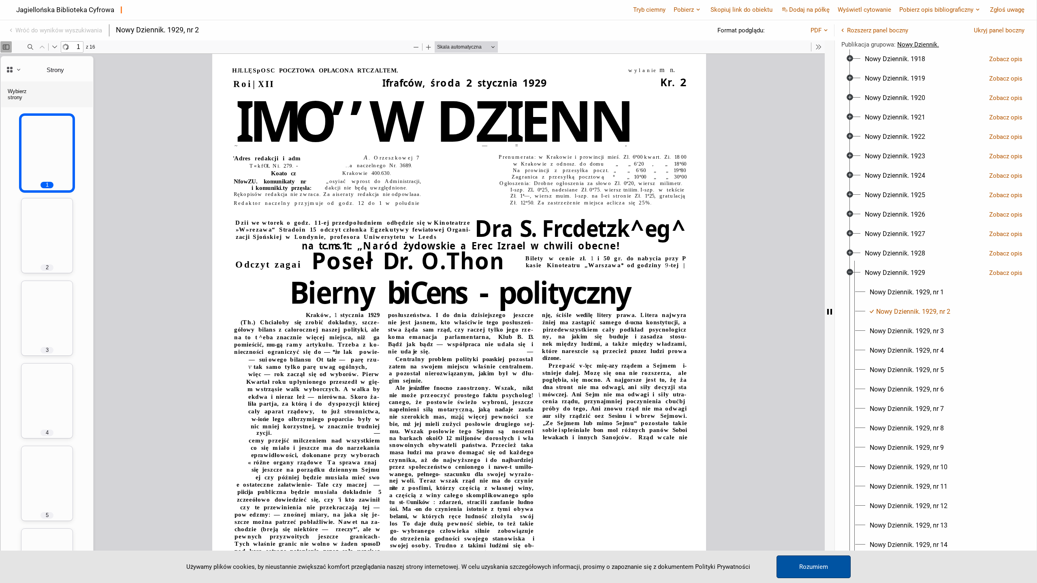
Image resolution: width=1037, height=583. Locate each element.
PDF (816, 30)
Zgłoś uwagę (1007, 9)
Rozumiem (813, 566)
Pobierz (684, 9)
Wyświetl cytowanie (864, 9)
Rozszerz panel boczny (877, 30)
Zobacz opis (1005, 59)
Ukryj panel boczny (999, 30)
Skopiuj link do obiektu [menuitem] (741, 9)
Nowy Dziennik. (918, 44)
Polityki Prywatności (722, 566)
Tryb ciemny (649, 9)
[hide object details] (829, 311)
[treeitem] (935, 59)
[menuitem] (895, 59)
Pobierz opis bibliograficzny (936, 9)
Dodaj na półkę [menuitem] (809, 9)
